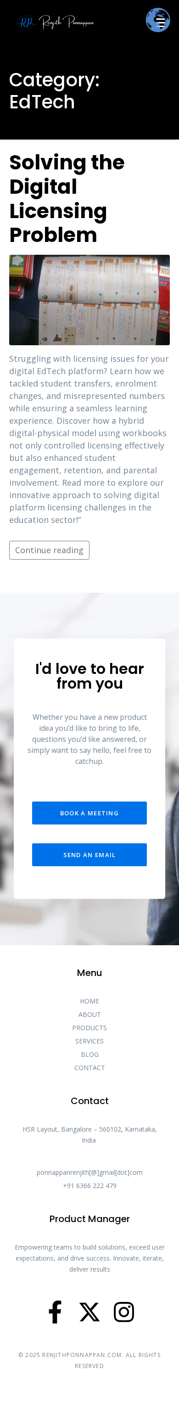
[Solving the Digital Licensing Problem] (89, 298)
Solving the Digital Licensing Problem (67, 198)
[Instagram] (123, 1312)
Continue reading (49, 549)
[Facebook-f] (55, 1312)
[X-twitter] (89, 1312)
